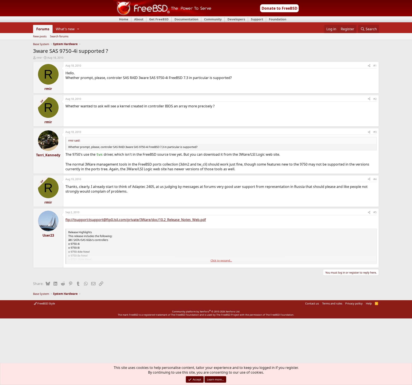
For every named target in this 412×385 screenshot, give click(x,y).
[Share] (369, 65)
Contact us (312, 303)
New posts (40, 36)
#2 (375, 99)
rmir (39, 57)
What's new (65, 29)
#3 (375, 132)
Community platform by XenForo (206, 311)
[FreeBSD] (162, 14)
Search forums (59, 36)
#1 (375, 65)
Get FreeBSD (159, 19)
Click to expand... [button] (221, 260)
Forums (42, 29)
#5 (375, 212)
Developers (236, 19)
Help (369, 303)
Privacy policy (354, 303)
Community (213, 19)
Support (257, 19)
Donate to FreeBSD (279, 8)
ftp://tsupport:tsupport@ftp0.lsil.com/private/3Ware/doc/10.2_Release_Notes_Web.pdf (135, 219)
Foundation (277, 19)
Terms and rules (332, 303)
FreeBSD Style (46, 303)
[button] (78, 29)
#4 (375, 179)
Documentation (186, 19)
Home (123, 19)
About (138, 19)
